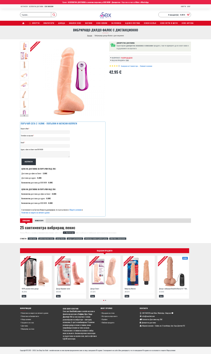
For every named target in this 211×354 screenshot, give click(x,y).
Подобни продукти (104, 250)
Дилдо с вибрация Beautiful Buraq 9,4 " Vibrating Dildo (173, 289)
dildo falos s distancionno (117, 239)
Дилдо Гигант (94, 289)
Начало (89, 35)
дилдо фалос (60, 239)
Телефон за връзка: (27, 135)
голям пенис (32, 239)
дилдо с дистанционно (75, 239)
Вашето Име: (25, 128)
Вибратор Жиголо (130, 289)
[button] (24, 42)
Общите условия (75, 209)
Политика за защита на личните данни (35, 212)
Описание (26, 220)
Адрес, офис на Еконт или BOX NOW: (32, 149)
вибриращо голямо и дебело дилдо (96, 239)
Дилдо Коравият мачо (63, 289)
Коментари (39, 220)
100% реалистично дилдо (30, 289)
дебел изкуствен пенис (46, 239)
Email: (23, 142)
